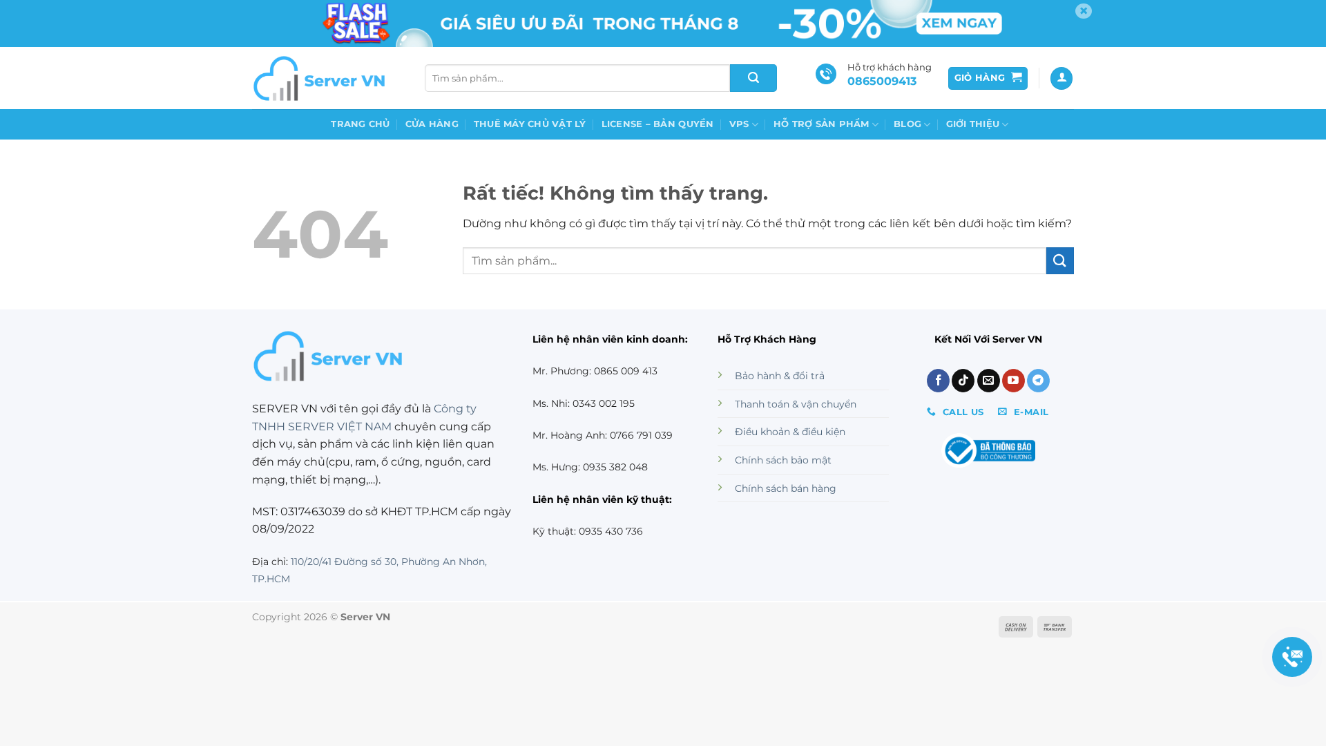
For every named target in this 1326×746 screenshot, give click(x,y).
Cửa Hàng (432, 124)
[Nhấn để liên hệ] (1292, 657)
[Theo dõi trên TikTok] (963, 380)
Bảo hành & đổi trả (780, 376)
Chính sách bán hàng (785, 488)
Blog (907, 124)
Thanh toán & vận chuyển (795, 404)
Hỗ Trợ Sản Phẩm (821, 124)
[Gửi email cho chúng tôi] (988, 380)
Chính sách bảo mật (783, 460)
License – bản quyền (658, 124)
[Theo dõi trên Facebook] (938, 380)
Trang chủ (360, 124)
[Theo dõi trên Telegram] (1038, 380)
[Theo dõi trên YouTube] (1013, 380)
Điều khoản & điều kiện (790, 431)
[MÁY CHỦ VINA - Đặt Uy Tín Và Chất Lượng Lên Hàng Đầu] (321, 78)
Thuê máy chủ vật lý (530, 124)
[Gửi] (753, 78)
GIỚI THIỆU (973, 124)
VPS (739, 124)
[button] (988, 78)
